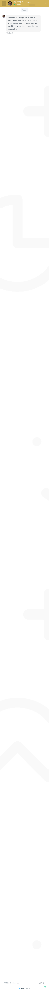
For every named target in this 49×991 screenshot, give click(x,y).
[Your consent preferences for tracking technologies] (45, 987)
